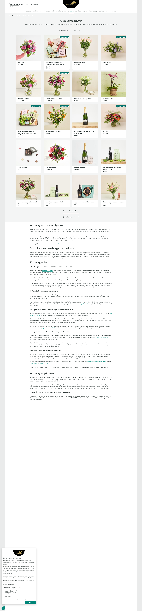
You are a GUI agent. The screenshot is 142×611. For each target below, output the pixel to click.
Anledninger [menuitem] (46, 11)
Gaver (16, 15)
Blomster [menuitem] (28, 11)
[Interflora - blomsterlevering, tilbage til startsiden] (71, 4)
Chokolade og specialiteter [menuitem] (96, 11)
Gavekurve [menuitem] (78, 11)
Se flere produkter (71, 217)
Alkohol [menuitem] (108, 11)
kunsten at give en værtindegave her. (54, 244)
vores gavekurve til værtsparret (39, 363)
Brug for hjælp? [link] (25, 4)
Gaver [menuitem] (72, 11)
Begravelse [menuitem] (65, 11)
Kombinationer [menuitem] (37, 11)
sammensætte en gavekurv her (96, 361)
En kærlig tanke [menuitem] (56, 11)
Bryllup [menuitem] (85, 11)
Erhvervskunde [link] (34, 4)
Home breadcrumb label (9, 15)
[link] (131, 4)
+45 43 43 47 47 (14, 4)
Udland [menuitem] (113, 11)
